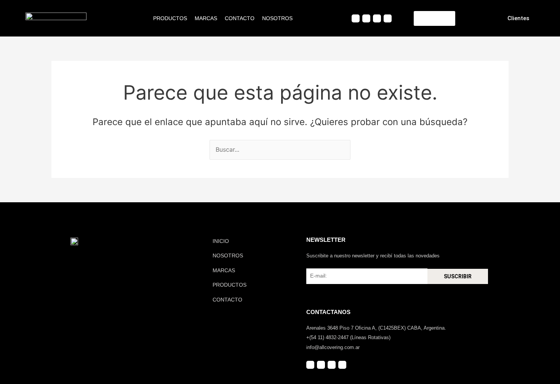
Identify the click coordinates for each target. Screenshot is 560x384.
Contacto (239, 18)
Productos (170, 18)
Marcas (206, 18)
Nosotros (277, 18)
